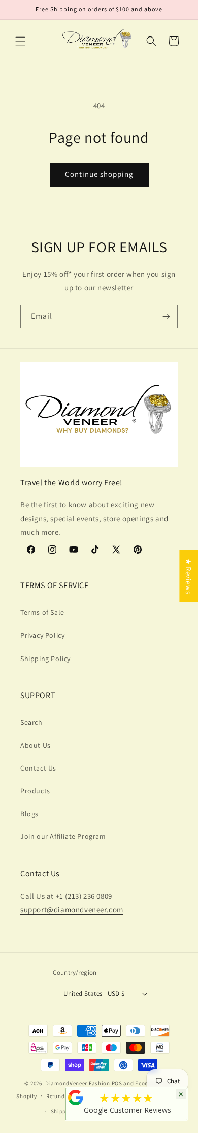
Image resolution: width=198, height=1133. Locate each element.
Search (31, 722)
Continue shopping (99, 174)
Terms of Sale (42, 612)
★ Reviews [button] (188, 576)
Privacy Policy (42, 635)
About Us (35, 745)
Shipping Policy (45, 658)
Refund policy (64, 1096)
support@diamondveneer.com (71, 910)
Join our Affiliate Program (63, 836)
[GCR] (76, 1097)
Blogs (29, 813)
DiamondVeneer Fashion (77, 1083)
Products (35, 790)
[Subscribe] (166, 316)
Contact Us (38, 768)
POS (117, 1083)
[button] (20, 41)
